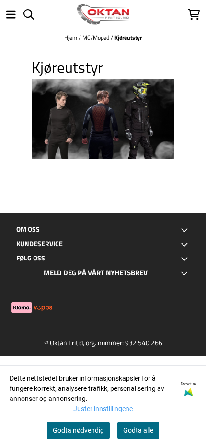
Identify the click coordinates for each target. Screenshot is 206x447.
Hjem (71, 37)
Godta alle (138, 430)
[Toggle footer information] (186, 230)
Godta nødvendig (78, 430)
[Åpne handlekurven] (194, 14)
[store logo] (103, 14)
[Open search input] (28, 14)
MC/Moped (96, 37)
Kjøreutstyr (128, 37)
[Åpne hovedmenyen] (11, 14)
